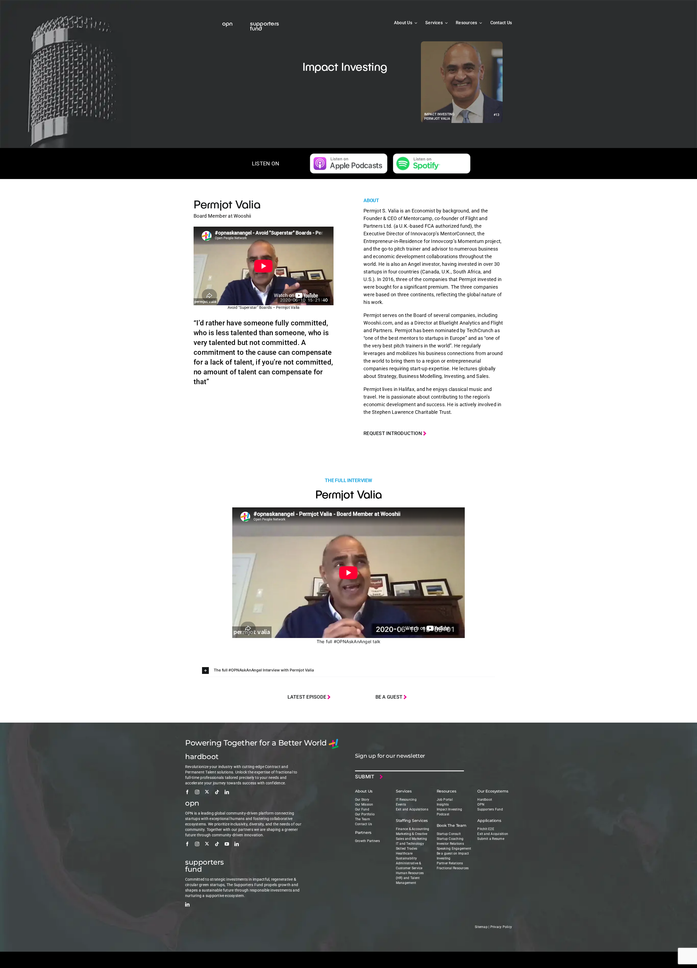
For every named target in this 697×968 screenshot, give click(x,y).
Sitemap (481, 927)
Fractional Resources (453, 868)
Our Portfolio (365, 814)
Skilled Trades (406, 848)
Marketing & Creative (411, 834)
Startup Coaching (450, 839)
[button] (348, 670)
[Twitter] (207, 792)
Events (401, 804)
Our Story (362, 799)
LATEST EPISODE (308, 697)
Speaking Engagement (454, 848)
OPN (480, 804)
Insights (443, 804)
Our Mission (364, 804)
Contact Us (363, 824)
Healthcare (404, 853)
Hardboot (484, 799)
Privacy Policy (501, 927)
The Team (362, 819)
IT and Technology (410, 844)
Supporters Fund (490, 809)
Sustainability (406, 858)
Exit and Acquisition (492, 834)
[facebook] (187, 792)
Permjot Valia (227, 204)
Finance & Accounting (412, 829)
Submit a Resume (490, 839)
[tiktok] (217, 792)
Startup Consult (449, 834)
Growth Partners (367, 841)
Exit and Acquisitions (412, 809)
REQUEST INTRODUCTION (393, 433)
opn (227, 23)
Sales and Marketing (411, 839)
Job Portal (445, 799)
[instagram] (197, 792)
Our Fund (362, 809)
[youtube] (227, 844)
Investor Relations (450, 844)
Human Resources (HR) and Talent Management (410, 878)
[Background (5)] (348, 155)
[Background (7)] (431, 155)
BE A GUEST (389, 697)
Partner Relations (450, 863)
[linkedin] (227, 792)
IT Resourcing (406, 799)
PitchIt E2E (485, 829)
